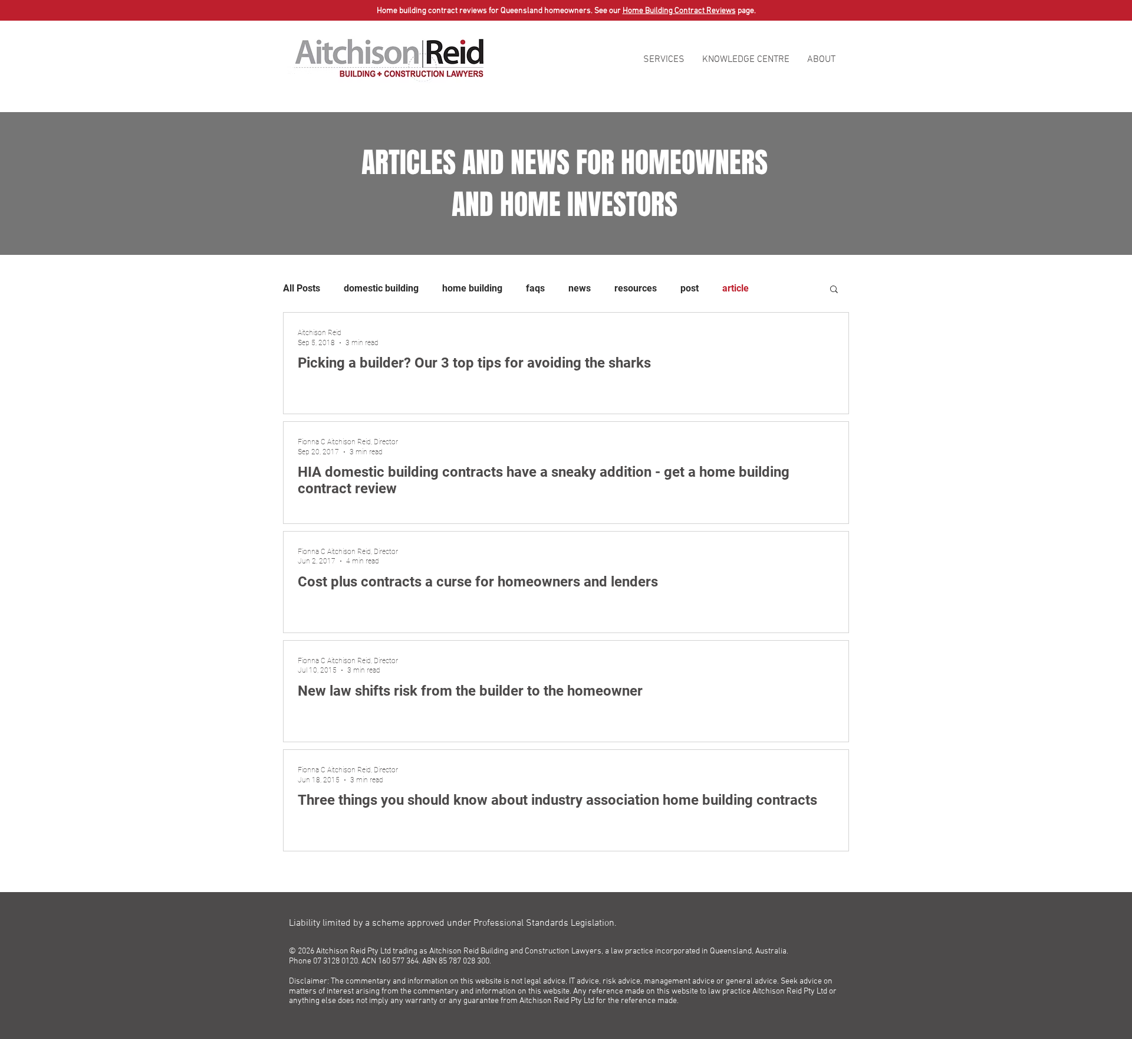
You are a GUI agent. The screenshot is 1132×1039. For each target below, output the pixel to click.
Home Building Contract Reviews (679, 11)
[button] (663, 60)
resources (635, 288)
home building (472, 288)
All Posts (301, 288)
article (735, 288)
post (689, 288)
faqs (535, 288)
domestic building (381, 288)
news (579, 288)
